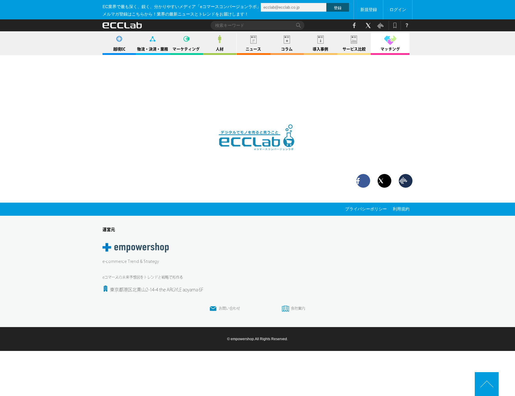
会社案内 (298, 308)
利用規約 (401, 209)
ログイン (398, 9)
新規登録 (368, 9)
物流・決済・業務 (152, 49)
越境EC (119, 49)
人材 (220, 49)
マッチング (390, 49)
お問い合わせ (229, 308)
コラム (287, 49)
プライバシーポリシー (366, 209)
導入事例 (320, 49)
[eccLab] (257, 155)
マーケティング (186, 49)
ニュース (253, 49)
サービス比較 (354, 49)
